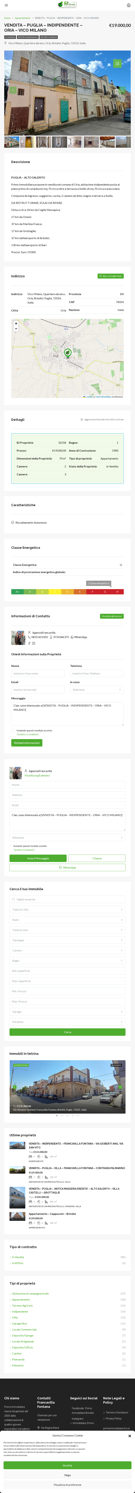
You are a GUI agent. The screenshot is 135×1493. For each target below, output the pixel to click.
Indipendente (20, 1311)
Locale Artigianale (23, 1341)
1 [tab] (58, 1117)
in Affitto (17, 1263)
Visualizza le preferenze (67, 1484)
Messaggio (18, 698)
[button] (129, 1435)
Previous (15, 1087)
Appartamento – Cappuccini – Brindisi (52, 1214)
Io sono (75, 682)
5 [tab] (80, 1117)
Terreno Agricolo (22, 1305)
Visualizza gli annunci (112, 616)
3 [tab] (69, 1117)
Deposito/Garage (22, 1335)
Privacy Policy (113, 1418)
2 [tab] (64, 1117)
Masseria (17, 1365)
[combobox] (97, 689)
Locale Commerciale (24, 1329)
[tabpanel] (68, 1087)
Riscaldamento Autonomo (31, 522)
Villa (15, 1317)
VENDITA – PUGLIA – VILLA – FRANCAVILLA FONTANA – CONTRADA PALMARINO (77, 1168)
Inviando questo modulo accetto (34, 732)
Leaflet (88, 396)
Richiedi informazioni (27, 742)
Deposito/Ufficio (22, 1347)
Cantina (16, 1353)
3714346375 (61, 637)
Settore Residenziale (28, 37)
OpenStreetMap (103, 396)
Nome (15, 665)
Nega (67, 1475)
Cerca (67, 1032)
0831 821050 (39, 637)
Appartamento (21, 1299)
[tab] (117, 63)
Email (14, 682)
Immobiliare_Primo (83, 1423)
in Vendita (10, 37)
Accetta (67, 1465)
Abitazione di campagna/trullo (30, 1293)
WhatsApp (80, 637)
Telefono (76, 665)
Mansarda (18, 1359)
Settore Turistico (49, 37)
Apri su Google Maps (112, 276)
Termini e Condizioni (28, 734)
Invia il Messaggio (38, 858)
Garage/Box (19, 1323)
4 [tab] (74, 1117)
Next (120, 1087)
